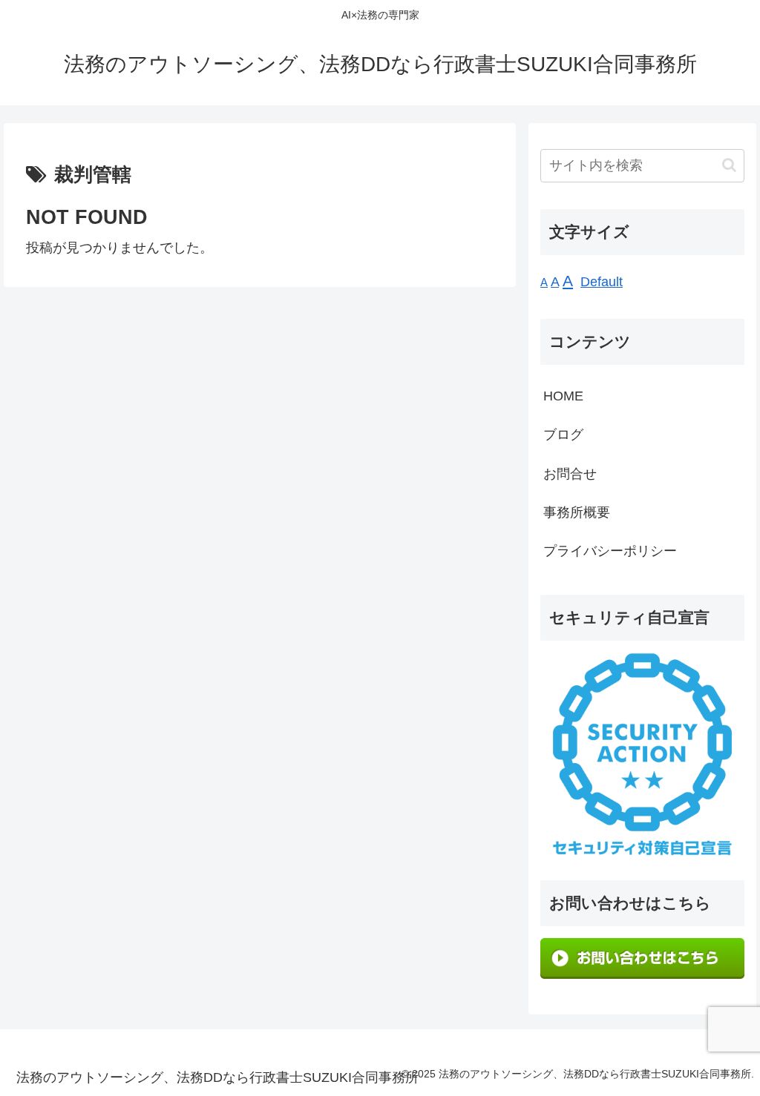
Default (601, 281)
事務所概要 (576, 512)
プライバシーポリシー (610, 551)
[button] (729, 165)
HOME (563, 396)
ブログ (563, 434)
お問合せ (570, 473)
